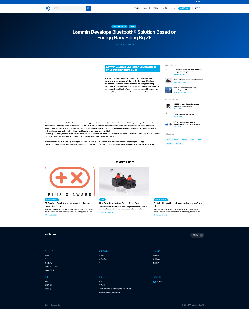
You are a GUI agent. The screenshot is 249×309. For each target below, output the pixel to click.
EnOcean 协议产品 (51, 266)
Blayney (54, 305)
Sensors (169, 143)
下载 (46, 281)
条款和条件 (157, 259)
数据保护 (156, 263)
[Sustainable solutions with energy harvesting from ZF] (179, 192)
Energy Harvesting (119, 26)
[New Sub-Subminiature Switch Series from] (124, 192)
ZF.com (101, 263)
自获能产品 (49, 263)
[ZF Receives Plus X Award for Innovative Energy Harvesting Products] (70, 192)
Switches (178, 143)
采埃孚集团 (49, 285)
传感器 (47, 255)
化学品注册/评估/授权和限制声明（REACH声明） (116, 289)
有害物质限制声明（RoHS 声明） (110, 292)
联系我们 (102, 255)
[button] (197, 235)
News (133, 26)
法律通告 (156, 255)
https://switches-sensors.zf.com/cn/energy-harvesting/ (137, 144)
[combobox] (199, 9)
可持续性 (102, 285)
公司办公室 (103, 259)
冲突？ (101, 281)
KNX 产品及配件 (50, 270)
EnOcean (184, 139)
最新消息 (157, 8)
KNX (193, 139)
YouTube (160, 282)
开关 (46, 259)
